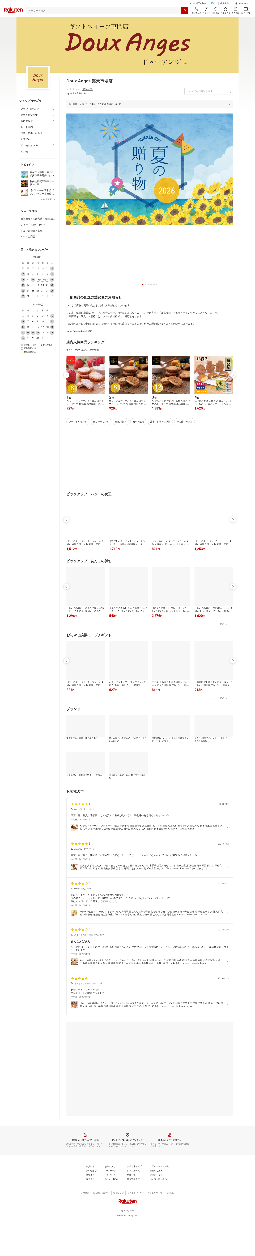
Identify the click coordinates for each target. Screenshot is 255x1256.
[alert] (149, 112)
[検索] (184, 19)
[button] (243, 12)
